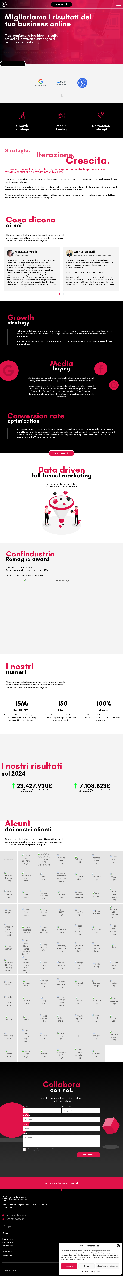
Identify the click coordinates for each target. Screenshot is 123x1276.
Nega (86, 1266)
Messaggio (27, 1133)
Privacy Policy (95, 1272)
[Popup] (119, 4)
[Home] (4, 4)
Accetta (69, 1266)
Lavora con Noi (8, 1242)
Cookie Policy (84, 1272)
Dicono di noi (7, 1239)
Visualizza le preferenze (107, 1266)
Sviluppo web (7, 1245)
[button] (118, 1246)
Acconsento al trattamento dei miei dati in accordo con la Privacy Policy (44, 1149)
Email (25, 1124)
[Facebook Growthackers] (3, 1226)
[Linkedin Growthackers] (9, 1226)
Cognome (66, 1106)
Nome (25, 1106)
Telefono (26, 1115)
